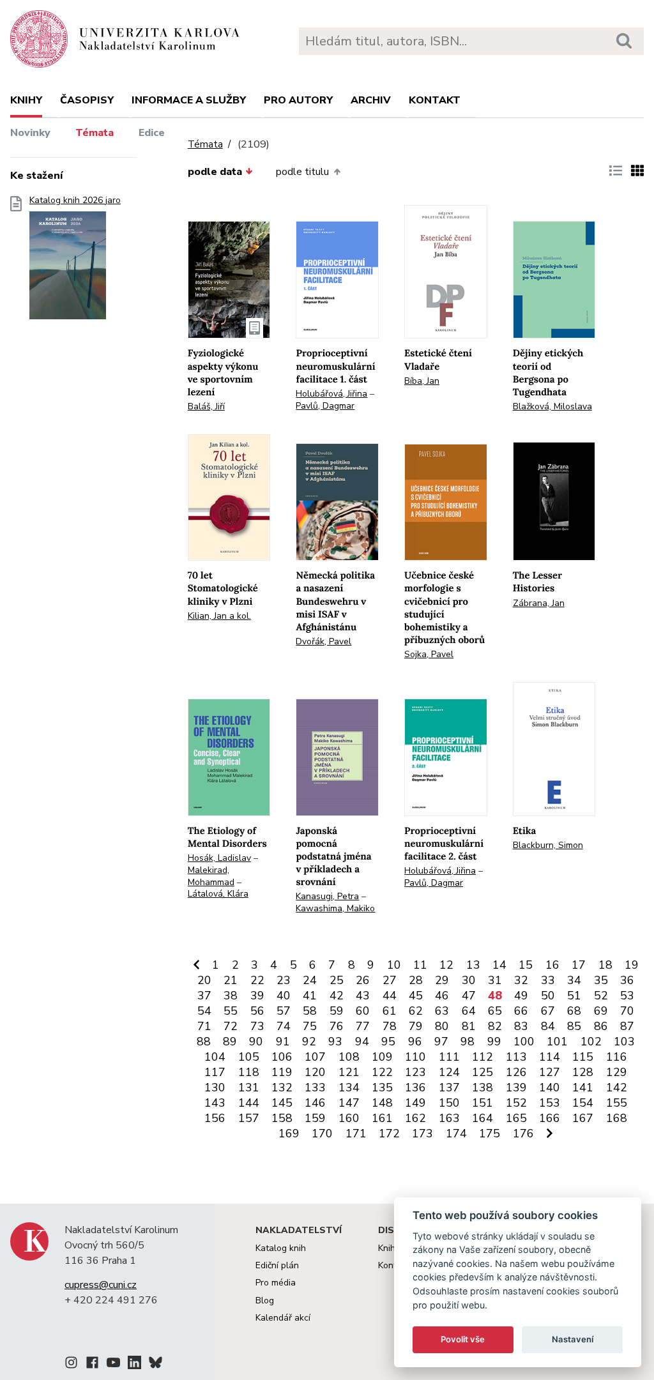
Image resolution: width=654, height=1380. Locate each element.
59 (337, 1011)
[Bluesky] (155, 1365)
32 (521, 980)
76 (337, 1026)
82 (495, 1026)
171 (356, 1133)
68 (574, 1011)
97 (441, 1041)
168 (616, 1118)
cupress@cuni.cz (101, 1285)
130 (214, 1087)
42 (337, 995)
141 (582, 1087)
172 (389, 1133)
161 (382, 1118)
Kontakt (434, 100)
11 (420, 965)
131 (248, 1087)
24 (310, 980)
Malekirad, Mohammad (211, 876)
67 (548, 1011)
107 (315, 1057)
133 (315, 1087)
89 (230, 1041)
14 (499, 965)
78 (390, 1026)
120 (315, 1072)
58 (310, 1011)
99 (494, 1041)
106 (282, 1057)
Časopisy (87, 100)
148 (382, 1103)
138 (482, 1087)
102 (591, 1041)
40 (284, 995)
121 (349, 1072)
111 (449, 1057)
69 (601, 1011)
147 (349, 1103)
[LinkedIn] (134, 1365)
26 (363, 980)
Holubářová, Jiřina (331, 394)
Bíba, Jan (421, 381)
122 (382, 1072)
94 (362, 1041)
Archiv (371, 100)
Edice (152, 133)
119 (282, 1072)
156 (214, 1118)
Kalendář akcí (282, 1318)
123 (415, 1072)
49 (521, 995)
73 (257, 1026)
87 (627, 1026)
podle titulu (302, 172)
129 (616, 1072)
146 (315, 1103)
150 (449, 1103)
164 (482, 1118)
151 (482, 1103)
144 (248, 1103)
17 (579, 965)
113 (516, 1057)
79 (416, 1026)
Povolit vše (463, 1339)
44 (390, 995)
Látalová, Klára (218, 894)
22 (257, 980)
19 (632, 965)
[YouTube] (113, 1365)
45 (416, 995)
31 (495, 980)
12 (446, 965)
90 (256, 1041)
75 (310, 1026)
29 (442, 980)
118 (248, 1072)
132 (282, 1087)
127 (549, 1072)
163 (449, 1118)
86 (601, 1026)
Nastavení (572, 1339)
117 (214, 1072)
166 (549, 1118)
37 (204, 995)
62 (416, 1011)
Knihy (26, 100)
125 (482, 1072)
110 (415, 1057)
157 (248, 1118)
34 (574, 980)
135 (382, 1087)
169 (289, 1133)
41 (310, 995)
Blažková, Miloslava (552, 406)
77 (363, 1026)
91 (283, 1041)
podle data (215, 172)
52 (601, 995)
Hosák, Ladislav (219, 858)
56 (257, 1011)
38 (231, 995)
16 (552, 965)
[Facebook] (92, 1365)
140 (549, 1087)
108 (349, 1057)
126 (516, 1072)
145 (282, 1103)
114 (549, 1057)
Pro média (275, 1283)
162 (415, 1118)
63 (442, 1011)
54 (204, 1011)
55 (231, 1011)
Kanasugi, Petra (327, 896)
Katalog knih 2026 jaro (75, 200)
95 (388, 1041)
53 (627, 995)
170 (322, 1133)
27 (390, 980)
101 (557, 1041)
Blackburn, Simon (548, 845)
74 (284, 1026)
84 (548, 1026)
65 (495, 1011)
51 (574, 995)
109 (382, 1057)
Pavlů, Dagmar (325, 406)
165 (516, 1118)
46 (442, 995)
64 (469, 1011)
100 (524, 1041)
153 (549, 1103)
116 (616, 1057)
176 (523, 1133)
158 (282, 1118)
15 (526, 965)
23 (284, 980)
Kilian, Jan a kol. (219, 616)
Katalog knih (280, 1248)
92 (309, 1041)
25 (337, 980)
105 (248, 1057)
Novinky (30, 133)
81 (469, 1026)
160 (349, 1118)
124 (449, 1072)
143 (214, 1103)
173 (422, 1133)
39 (257, 995)
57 (284, 1011)
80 (442, 1026)
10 (394, 965)
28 (416, 980)
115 (582, 1057)
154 (582, 1103)
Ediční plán (277, 1265)
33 (548, 980)
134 (349, 1087)
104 (214, 1057)
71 (204, 1026)
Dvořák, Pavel (323, 641)
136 (415, 1087)
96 (415, 1041)
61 (390, 1011)
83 (521, 1026)
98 (467, 1041)
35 (601, 980)
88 (204, 1041)
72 (231, 1026)
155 (616, 1103)
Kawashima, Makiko (335, 908)
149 (415, 1103)
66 (521, 1011)
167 (582, 1118)
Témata (94, 133)
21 (231, 980)
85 (574, 1026)
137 (449, 1087)
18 (605, 965)
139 (516, 1087)
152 (516, 1103)
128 (582, 1072)
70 (627, 1011)
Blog (264, 1300)
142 (616, 1087)
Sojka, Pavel (428, 654)
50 (548, 995)
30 (469, 980)
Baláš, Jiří (206, 406)
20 (204, 980)
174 (456, 1133)
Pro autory (298, 100)
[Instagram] (71, 1365)
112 (482, 1057)
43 (363, 995)
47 (469, 995)
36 (627, 980)
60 (363, 1011)
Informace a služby (189, 100)
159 (315, 1118)
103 (624, 1041)
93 (335, 1041)
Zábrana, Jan (539, 603)
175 (489, 1133)
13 (473, 965)
